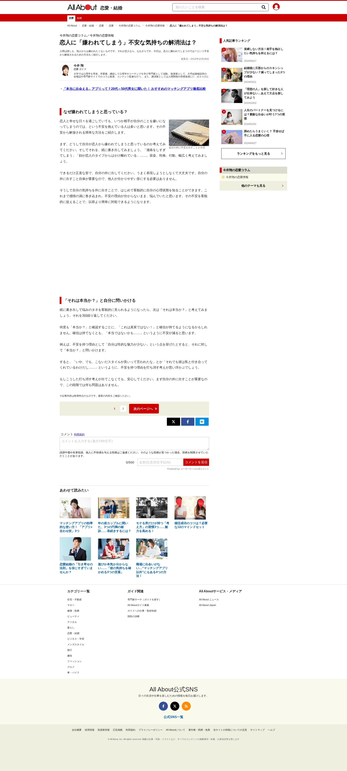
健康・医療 (73, 610)
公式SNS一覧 (173, 717)
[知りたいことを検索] (264, 7)
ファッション (74, 661)
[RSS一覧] (186, 706)
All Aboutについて (175, 729)
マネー (71, 605)
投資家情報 (104, 729)
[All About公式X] (174, 706)
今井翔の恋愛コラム (129, 25)
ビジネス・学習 (75, 638)
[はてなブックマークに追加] (202, 422)
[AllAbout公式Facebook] (163, 706)
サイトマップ (257, 729)
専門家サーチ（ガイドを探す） (144, 599)
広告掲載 (117, 729)
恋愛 (71, 18)
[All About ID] (276, 7)
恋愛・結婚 (111, 7)
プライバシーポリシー (151, 729)
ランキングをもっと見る (253, 153)
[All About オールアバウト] (82, 8)
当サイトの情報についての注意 (230, 729)
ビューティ (73, 616)
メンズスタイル (75, 644)
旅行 (69, 650)
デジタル (72, 622)
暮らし (71, 627)
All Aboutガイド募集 (138, 605)
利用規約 (130, 729)
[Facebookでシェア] (187, 422)
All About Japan (207, 605)
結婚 (79, 18)
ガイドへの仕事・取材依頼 (142, 610)
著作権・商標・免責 (199, 729)
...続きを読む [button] (202, 76)
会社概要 (77, 729)
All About (72, 25)
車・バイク (73, 672)
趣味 (69, 655)
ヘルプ (271, 729)
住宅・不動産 (74, 599)
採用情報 (89, 729)
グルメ (71, 667)
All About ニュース (209, 599)
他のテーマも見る (253, 185)
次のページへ (143, 408)
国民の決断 (134, 616)
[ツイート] (173, 422)
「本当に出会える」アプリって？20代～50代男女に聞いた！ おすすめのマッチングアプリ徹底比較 (134, 88)
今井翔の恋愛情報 (155, 25)
